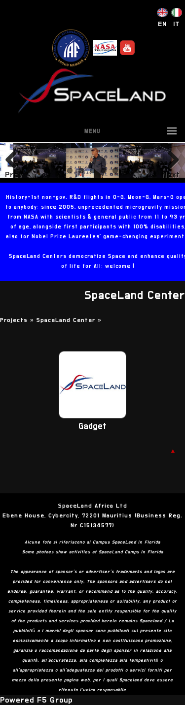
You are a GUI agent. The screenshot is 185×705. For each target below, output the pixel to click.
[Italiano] (177, 15)
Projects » (18, 320)
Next (171, 175)
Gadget (92, 426)
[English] (162, 15)
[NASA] (105, 48)
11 (149, 170)
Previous (14, 175)
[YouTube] (127, 47)
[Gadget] (92, 416)
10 (138, 170)
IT (176, 24)
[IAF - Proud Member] (70, 48)
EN (162, 24)
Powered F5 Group (36, 700)
